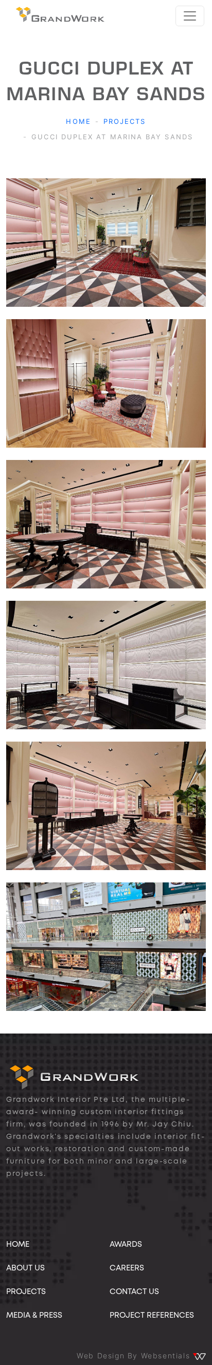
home (17, 1244)
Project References (152, 1315)
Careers (127, 1268)
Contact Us (134, 1292)
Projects (124, 121)
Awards (126, 1244)
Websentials (167, 1356)
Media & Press (34, 1315)
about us (25, 1268)
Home (78, 121)
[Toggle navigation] (189, 16)
